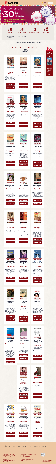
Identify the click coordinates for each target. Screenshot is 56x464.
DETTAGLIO (10, 84)
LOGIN (50, 3)
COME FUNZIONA (24, 446)
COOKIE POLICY (37, 446)
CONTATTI (31, 446)
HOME (14, 446)
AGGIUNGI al (9, 87)
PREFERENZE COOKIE (17, 448)
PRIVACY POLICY (45, 446)
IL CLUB (18, 446)
